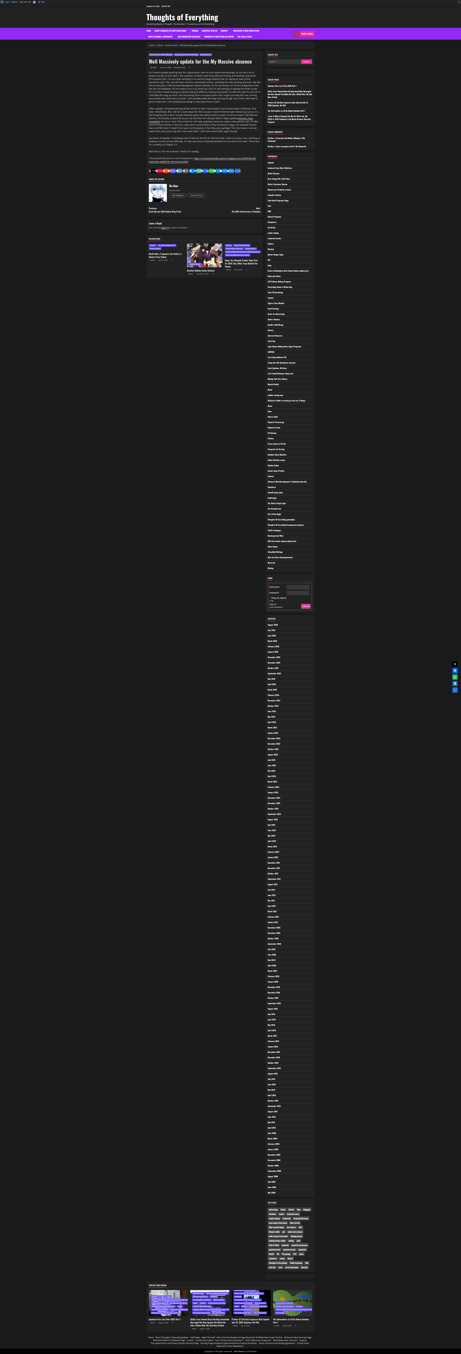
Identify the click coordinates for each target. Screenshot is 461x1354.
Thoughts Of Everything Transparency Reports (286, 524)
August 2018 (273, 1073)
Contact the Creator (205, 1340)
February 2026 (273, 646)
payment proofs (289, 1249)
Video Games (273, 546)
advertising (273, 1209)
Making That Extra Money (277, 378)
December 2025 (274, 657)
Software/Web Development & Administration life (244, 252)
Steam (290, 1258)
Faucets (271, 297)
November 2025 (274, 662)
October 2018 (273, 1062)
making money (296, 1236)
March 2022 (272, 846)
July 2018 (271, 1079)
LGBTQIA (271, 351)
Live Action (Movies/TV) (166, 245)
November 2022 (274, 803)
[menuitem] (2, 2)
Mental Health (273, 384)
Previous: (165, 210)
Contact (224, 30)
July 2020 (271, 949)
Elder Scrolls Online (276, 1227)
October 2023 (273, 749)
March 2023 (272, 781)
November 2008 (274, 1160)
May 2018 (271, 1089)
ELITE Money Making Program (279, 281)
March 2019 (272, 1035)
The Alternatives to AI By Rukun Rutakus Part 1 (286, 110)
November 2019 (274, 992)
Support (303, 1340)
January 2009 (273, 1149)
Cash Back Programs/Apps (278, 200)
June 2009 (272, 1133)
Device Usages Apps (275, 254)
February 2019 (273, 1041)
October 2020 (273, 938)
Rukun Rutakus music (276, 460)
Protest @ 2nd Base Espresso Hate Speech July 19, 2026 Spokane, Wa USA (250, 1321)
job (283, 1231)
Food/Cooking (273, 308)
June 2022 (272, 830)
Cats (269, 205)
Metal (270, 389)
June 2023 (272, 765)
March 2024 (272, 727)
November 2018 (274, 1057)
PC (278, 1254)
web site (272, 1267)
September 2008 (274, 1171)
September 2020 (274, 943)
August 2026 (273, 624)
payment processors (299, 1245)
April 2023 (272, 776)
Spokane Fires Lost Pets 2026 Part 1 (282, 85)
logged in (165, 227)
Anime (283, 1209)
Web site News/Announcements (237, 255)
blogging (306, 1209)
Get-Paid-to (291, 1227)
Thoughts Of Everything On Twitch (219, 36)
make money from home (278, 1236)
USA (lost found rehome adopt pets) (282, 541)
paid (298, 1240)
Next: (246, 210)
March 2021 (272, 911)
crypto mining (273, 232)
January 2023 (273, 792)
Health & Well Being (275, 324)
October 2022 (273, 808)
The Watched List (274, 508)
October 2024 (273, 705)
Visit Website (177, 195)
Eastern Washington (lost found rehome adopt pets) (288, 270)
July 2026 (271, 630)
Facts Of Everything (275, 292)
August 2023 (273, 754)
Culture (152, 245)
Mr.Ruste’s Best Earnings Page (298, 1337)
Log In (306, 606)
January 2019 (273, 1046)
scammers (273, 1258)
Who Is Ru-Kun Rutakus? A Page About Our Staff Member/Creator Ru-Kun (250, 1337)
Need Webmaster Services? (189, 36)
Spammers (272, 487)
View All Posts (196, 195)
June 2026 (272, 635)
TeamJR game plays (275, 492)
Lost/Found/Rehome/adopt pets (281, 373)
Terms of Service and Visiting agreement (277, 1343)
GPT (300, 1227)
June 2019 (272, 1019)
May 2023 (271, 770)
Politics (271, 438)
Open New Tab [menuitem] (25, 2)
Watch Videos (307, 33)
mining (291, 1240)
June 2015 (272, 1116)
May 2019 (271, 1025)
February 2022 (273, 851)
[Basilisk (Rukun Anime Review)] (205, 255)
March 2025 (272, 689)
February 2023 (273, 787)
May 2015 (271, 1122)
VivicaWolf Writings (275, 552)
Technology (272, 497)
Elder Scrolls (295, 1222)
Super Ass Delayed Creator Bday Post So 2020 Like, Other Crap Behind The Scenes (241, 263)
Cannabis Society (274, 195)
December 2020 (274, 927)
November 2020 (274, 933)
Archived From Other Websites (161, 55)
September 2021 (274, 879)
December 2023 (274, 738)
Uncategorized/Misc (275, 535)
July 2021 (271, 889)
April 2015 (272, 1127)
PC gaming (286, 1254)
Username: (274, 587)
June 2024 (272, 711)
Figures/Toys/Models (241, 245)
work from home (291, 1267)
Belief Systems (273, 173)
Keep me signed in (278, 599)
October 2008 (273, 1165)
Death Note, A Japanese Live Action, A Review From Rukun (165, 255)
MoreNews (239, 1351)
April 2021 (272, 906)
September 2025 (274, 673)
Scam (301, 1254)
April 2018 (272, 1095)
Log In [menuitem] (7, 2)
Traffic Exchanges (274, 530)
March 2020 (272, 970)
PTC (294, 1254)
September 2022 (274, 814)
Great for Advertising (276, 314)
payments (302, 1249)
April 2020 (272, 965)
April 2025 (272, 684)
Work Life (271, 562)
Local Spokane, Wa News (277, 368)
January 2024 (273, 732)
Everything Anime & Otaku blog (186, 55)
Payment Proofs (274, 427)
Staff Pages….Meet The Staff (202, 1337)
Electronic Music (274, 276)
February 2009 (273, 1143)
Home (148, 30)
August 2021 (273, 884)
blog (298, 1209)
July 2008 (271, 1181)
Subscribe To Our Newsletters (246, 30)
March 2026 (272, 641)
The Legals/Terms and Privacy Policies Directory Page (175, 1343)
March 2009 (272, 1138)
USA (306, 1262)
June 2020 (272, 954)
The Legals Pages (244, 36)
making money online (277, 1240)
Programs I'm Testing (276, 449)
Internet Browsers (275, 335)
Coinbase (272, 1214)
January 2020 (273, 981)
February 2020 (273, 976)
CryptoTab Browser (301, 1218)
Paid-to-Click (273, 416)
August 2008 (273, 1176)
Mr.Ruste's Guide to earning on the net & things (286, 400)
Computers (272, 222)
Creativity (272, 227)
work (280, 1267)
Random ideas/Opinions (277, 454)
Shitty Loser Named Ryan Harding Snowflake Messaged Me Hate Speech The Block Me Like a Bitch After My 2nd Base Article (290, 94)
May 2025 (271, 678)
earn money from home (278, 1222)
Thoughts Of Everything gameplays (281, 519)
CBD (269, 211)
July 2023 (271, 760)
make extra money (295, 1231)
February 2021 (273, 916)
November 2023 (274, 743)
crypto (281, 1214)
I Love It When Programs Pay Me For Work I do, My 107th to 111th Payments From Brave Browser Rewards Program (289, 119)
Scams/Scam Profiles (276, 470)
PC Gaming (272, 433)
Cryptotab (287, 1218)
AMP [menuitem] (43, 2)
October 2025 (273, 668)
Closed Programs (274, 216)
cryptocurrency (293, 1214)
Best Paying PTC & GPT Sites (279, 178)
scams (282, 1258)
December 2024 (274, 700)
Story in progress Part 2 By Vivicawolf (291, 146)
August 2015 (273, 1111)
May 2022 (271, 835)
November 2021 (274, 868)
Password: (274, 592)
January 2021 (273, 922)
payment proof (274, 1249)
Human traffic (274, 1231)
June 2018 (272, 1084)
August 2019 (273, 1008)
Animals (271, 162)
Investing (271, 341)
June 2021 (272, 895)
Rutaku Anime (206, 55)
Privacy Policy (303, 1343)
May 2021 (271, 900)
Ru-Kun (154, 67)
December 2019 (274, 987)
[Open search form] (291, 33)
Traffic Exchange (296, 1262)
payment (285, 1245)
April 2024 (272, 722)
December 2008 (274, 1154)
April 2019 (272, 1030)
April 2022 (272, 841)
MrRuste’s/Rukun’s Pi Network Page (169, 1340)
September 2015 (274, 1106)
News (270, 411)
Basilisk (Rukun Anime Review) (201, 270)
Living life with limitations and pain (281, 362)
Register (273, 604)
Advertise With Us (209, 30)
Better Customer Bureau (277, 184)
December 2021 (274, 862)
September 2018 (274, 1068)
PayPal (271, 1254)
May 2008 (271, 1192)
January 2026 (273, 651)
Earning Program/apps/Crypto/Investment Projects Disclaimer (229, 1343)
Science (271, 476)
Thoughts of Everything (182, 16)
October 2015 (273, 1100)
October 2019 (273, 997)
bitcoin (291, 1209)
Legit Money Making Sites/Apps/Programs (284, 346)
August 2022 (273, 819)
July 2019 (271, 1014)
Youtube (304, 1267)
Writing (270, 568)
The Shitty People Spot (277, 503)
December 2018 (274, 1052)
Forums (195, 30)
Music (270, 406)
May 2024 (271, 716)
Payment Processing (276, 422)
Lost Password (275, 607)
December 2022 (274, 797)
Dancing (271, 249)
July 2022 (271, 824)
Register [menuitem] (14, 2)
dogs (269, 265)
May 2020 (271, 960)
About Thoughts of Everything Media (170, 30)
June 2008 (272, 1187)
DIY (269, 259)
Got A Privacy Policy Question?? (229, 1340)
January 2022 (273, 857)
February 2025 (273, 695)
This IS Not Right (274, 514)
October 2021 (273, 873)
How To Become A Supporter (160, 36)
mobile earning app (275, 395)
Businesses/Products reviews (279, 189)
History (271, 330)
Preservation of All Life (234, 249)
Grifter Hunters (274, 319)
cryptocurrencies (274, 238)
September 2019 (274, 1003)
